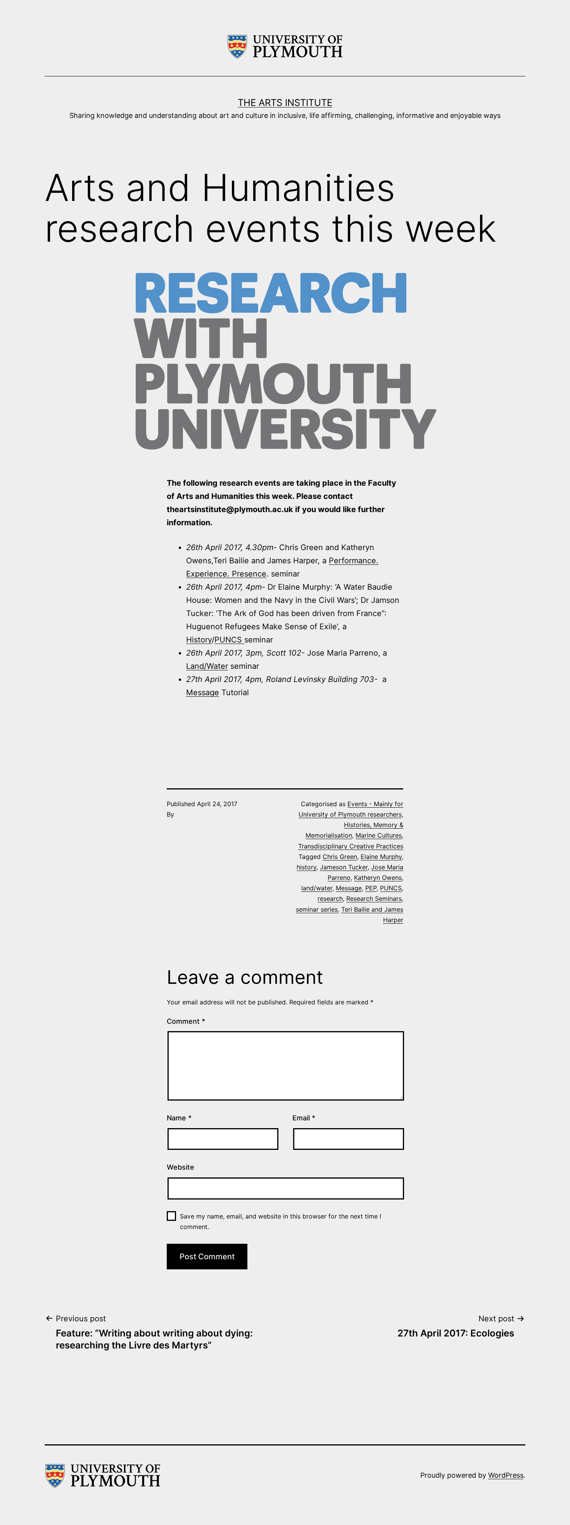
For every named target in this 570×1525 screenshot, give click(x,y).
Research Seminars (374, 898)
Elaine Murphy (381, 856)
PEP (371, 888)
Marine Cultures (379, 835)
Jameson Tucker (344, 867)
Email (303, 1118)
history (306, 867)
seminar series (317, 909)
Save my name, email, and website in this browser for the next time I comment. (280, 1221)
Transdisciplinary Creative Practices (350, 846)
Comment (186, 1021)
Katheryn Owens (378, 877)
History (199, 639)
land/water (316, 888)
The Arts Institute (285, 102)
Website (180, 1167)
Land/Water (207, 666)
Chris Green (340, 856)
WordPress (505, 1475)
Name (179, 1118)
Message (202, 692)
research (330, 898)
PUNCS (229, 639)
